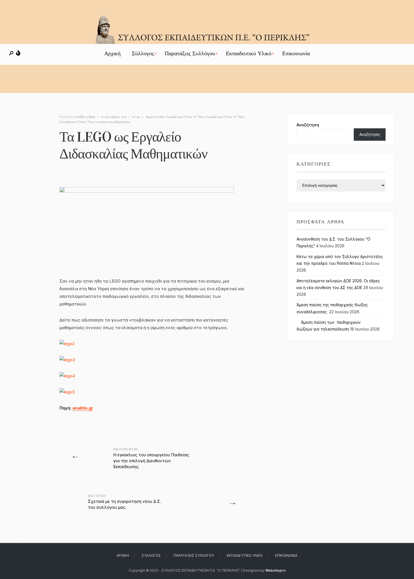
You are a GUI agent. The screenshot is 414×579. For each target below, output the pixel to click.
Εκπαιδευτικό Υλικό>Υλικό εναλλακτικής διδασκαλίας (94, 122)
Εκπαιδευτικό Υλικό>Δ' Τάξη (185, 117)
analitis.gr (83, 408)
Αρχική (112, 53)
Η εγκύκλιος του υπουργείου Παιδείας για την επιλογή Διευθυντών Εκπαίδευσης (151, 458)
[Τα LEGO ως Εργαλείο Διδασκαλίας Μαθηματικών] (153, 232)
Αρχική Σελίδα (155, 117)
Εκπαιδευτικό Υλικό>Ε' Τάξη (225, 117)
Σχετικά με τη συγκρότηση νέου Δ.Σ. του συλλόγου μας (124, 502)
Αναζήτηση (308, 125)
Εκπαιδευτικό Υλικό (248, 53)
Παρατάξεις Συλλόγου (190, 53)
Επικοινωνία (296, 53)
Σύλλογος (143, 53)
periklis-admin (85, 117)
